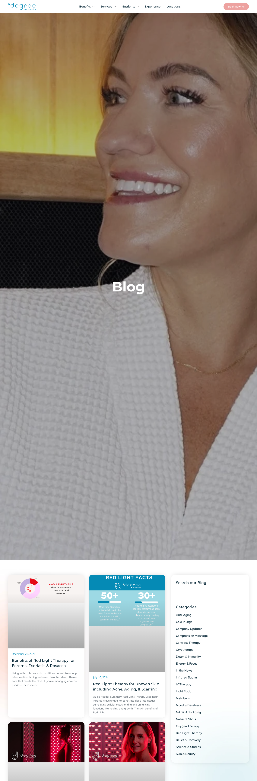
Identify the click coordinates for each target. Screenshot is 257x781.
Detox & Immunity (188, 656)
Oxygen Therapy (187, 726)
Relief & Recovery (188, 740)
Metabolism (184, 698)
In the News (184, 670)
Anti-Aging (184, 615)
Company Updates (189, 629)
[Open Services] (115, 7)
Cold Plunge (184, 622)
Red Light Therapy (189, 733)
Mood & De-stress (188, 705)
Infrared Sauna (186, 677)
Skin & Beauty (185, 754)
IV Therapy (183, 684)
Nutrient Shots (186, 719)
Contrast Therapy (188, 642)
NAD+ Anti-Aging (188, 712)
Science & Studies (188, 747)
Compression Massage (192, 636)
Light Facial (184, 691)
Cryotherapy (185, 649)
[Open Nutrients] (138, 7)
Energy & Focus (186, 663)
